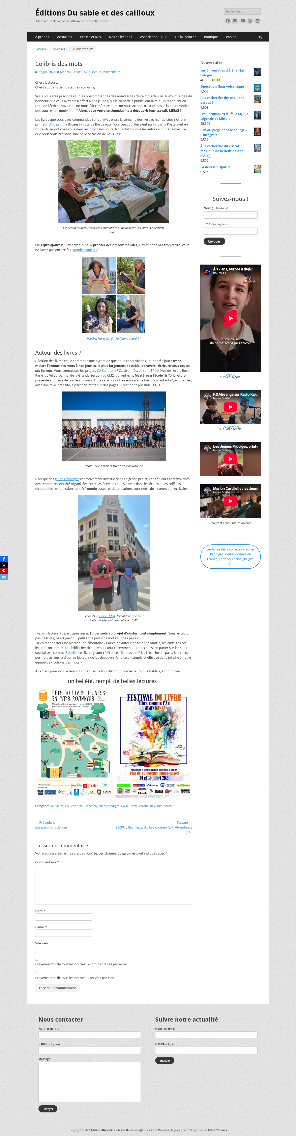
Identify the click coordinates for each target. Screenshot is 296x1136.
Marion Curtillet (71, 72)
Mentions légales (169, 1130)
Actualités (64, 37)
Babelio (71, 652)
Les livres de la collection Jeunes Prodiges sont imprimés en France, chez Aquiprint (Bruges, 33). (230, 556)
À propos (42, 37)
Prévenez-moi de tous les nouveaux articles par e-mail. (76, 978)
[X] (4, 565)
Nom (40, 911)
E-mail (41, 927)
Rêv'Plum (156, 806)
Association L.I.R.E (153, 37)
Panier (231, 37)
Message (44, 1059)
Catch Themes (217, 1130)
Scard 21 (135, 338)
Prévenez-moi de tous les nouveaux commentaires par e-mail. (82, 964)
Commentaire (47, 862)
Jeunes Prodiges (67, 479)
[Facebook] (4, 559)
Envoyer (214, 241)
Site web (41, 943)
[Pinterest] (4, 571)
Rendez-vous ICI (85, 250)
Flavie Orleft (106, 338)
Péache (91, 338)
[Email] (4, 577)
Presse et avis (90, 37)
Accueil (42, 49)
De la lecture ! (185, 37)
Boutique (211, 37)
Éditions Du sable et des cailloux (95, 12)
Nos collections (120, 37)
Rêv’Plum (121, 338)
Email (216, 224)
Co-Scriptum (106, 370)
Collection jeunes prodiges (101, 806)
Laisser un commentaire (104, 72)
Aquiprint (56, 124)
